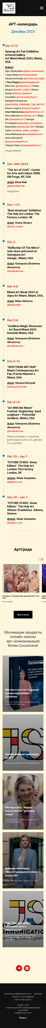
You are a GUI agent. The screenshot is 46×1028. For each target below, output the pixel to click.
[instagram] (27, 968)
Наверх (22, 1018)
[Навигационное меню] (41, 8)
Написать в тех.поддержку (23, 997)
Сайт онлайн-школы (23, 1000)
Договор (38, 994)
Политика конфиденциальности (17, 994)
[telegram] (19, 968)
